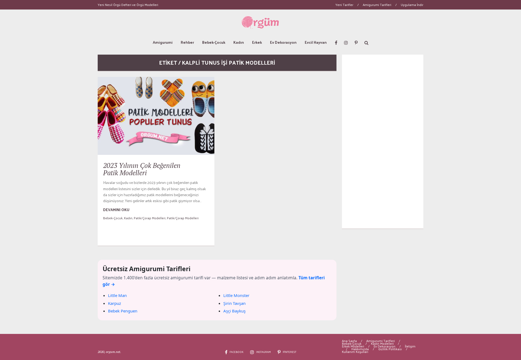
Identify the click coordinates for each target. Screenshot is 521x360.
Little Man (117, 295)
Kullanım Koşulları (355, 351)
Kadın (238, 42)
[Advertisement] (382, 141)
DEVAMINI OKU (116, 209)
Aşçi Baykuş (234, 311)
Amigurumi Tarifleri (377, 5)
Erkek (257, 42)
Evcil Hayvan (316, 42)
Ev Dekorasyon (283, 42)
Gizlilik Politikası (390, 349)
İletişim (410, 346)
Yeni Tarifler (344, 5)
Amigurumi (163, 42)
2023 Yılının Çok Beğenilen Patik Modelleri (141, 169)
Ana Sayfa (349, 340)
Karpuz (114, 303)
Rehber (187, 42)
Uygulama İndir (412, 5)
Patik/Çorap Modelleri (150, 218)
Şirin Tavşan (234, 303)
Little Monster (236, 295)
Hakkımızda (360, 349)
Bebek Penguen (122, 311)
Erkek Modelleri (353, 346)
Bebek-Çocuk (213, 42)
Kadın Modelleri (382, 343)
